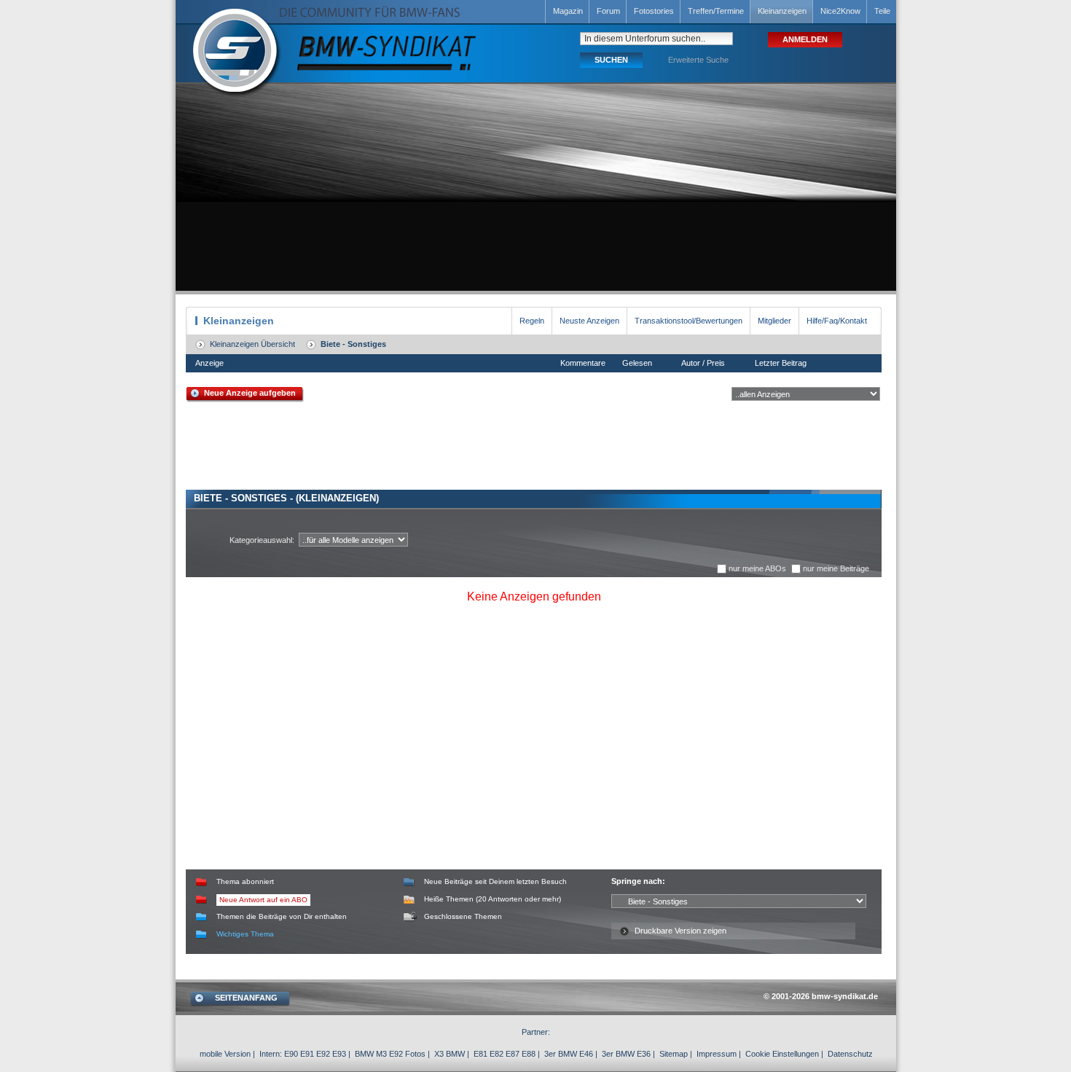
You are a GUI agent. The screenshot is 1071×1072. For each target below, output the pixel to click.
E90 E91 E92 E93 (315, 1053)
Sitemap (673, 1053)
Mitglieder (774, 320)
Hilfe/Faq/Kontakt (837, 320)
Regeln (531, 320)
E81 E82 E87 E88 (505, 1053)
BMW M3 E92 (379, 1053)
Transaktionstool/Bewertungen (688, 320)
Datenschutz (850, 1053)
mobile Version (225, 1053)
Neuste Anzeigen (589, 320)
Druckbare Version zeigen (680, 930)
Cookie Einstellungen (782, 1053)
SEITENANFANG (246, 997)
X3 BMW (449, 1053)
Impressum (717, 1053)
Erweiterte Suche (698, 59)
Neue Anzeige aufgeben (250, 392)
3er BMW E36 (626, 1053)
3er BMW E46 (568, 1053)
